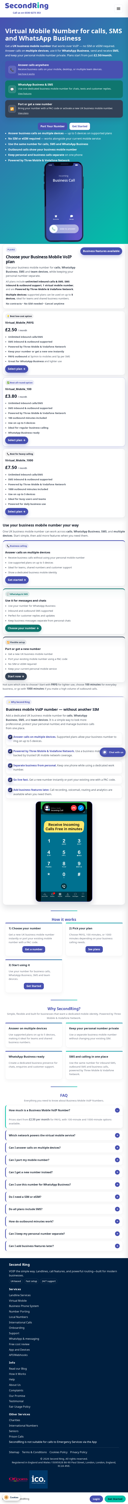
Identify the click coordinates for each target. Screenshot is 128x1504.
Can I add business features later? (31, 1246)
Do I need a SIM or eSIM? (25, 1197)
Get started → (17, 580)
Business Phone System (24, 1306)
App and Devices (19, 1349)
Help (12, 1379)
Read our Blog (18, 1368)
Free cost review (19, 1344)
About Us (15, 1385)
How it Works (17, 1374)
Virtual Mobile (18, 1300)
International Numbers (23, 1425)
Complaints (16, 1390)
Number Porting (19, 1311)
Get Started (79, 126)
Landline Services (20, 1295)
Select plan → (17, 369)
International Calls (20, 1322)
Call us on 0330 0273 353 (27, 12)
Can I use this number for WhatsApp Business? (40, 1184)
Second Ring (19, 1264)
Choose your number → (23, 628)
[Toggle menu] (118, 8)
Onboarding (16, 1328)
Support (14, 1333)
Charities (14, 1420)
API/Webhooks (18, 1355)
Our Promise (17, 1396)
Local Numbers (18, 1317)
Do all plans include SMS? (25, 1209)
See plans (94, 949)
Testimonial (16, 1401)
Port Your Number (52, 126)
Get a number (33, 949)
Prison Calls (16, 1436)
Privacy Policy (78, 1452)
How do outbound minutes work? (31, 1221)
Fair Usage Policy (19, 1406)
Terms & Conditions (34, 1452)
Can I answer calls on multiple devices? (35, 1147)
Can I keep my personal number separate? (37, 1234)
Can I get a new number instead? (31, 1172)
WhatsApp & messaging (24, 1339)
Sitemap (14, 1452)
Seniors (13, 1431)
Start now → (16, 676)
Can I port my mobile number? (29, 1160)
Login (96, 1499)
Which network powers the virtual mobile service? (42, 1135)
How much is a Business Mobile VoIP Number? (39, 1110)
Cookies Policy (59, 1452)
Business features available (101, 251)
